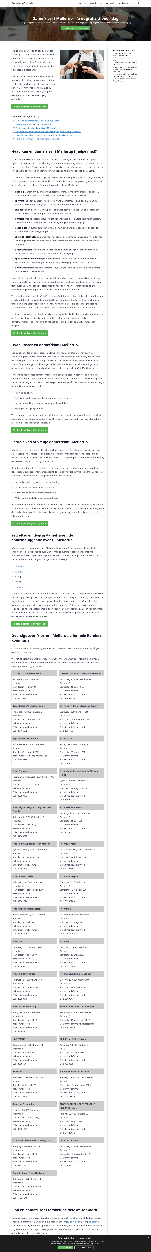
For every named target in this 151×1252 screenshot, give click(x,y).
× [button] (148, 1237)
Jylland (93, 3)
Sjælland (110, 3)
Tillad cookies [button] (65, 1247)
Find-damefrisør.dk (22, 3)
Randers (19, 571)
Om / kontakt (123, 3)
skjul (38, 116)
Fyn (100, 3)
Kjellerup (19, 566)
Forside (82, 3)
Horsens (19, 586)
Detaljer (97, 1243)
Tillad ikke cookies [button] (84, 1247)
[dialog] (75, 1243)
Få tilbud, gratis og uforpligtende (75, 28)
